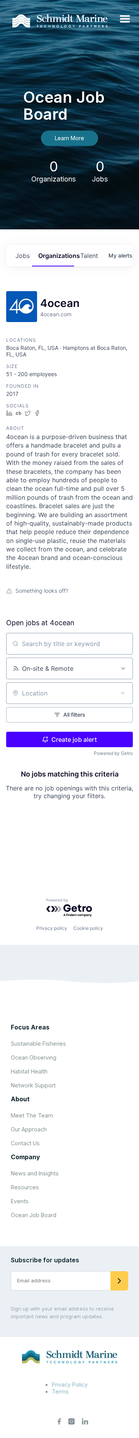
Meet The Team (32, 1115)
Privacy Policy (70, 1384)
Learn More (69, 138)
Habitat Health (29, 1071)
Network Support (33, 1085)
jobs (22, 255)
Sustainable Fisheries (38, 1043)
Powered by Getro (113, 753)
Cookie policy (88, 928)
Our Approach (29, 1129)
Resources (25, 1187)
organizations (56, 255)
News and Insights (35, 1173)
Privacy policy (51, 928)
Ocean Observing (33, 1057)
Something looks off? (41, 590)
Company (25, 1157)
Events (20, 1201)
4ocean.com (55, 314)
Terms (60, 1391)
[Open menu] (125, 19)
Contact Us (25, 1143)
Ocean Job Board (33, 1215)
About (20, 1099)
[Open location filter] (122, 693)
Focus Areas (30, 1027)
